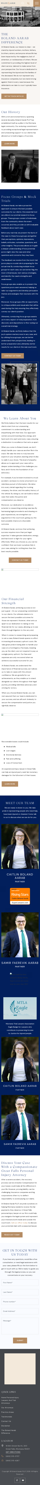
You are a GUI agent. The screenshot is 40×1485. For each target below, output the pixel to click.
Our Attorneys (7, 1408)
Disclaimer (5, 1426)
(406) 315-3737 (28, 3)
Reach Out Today (12, 1235)
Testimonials (6, 1417)
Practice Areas (7, 1412)
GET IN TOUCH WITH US (14, 96)
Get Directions (13, 1452)
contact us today (20, 560)
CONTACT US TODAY (12, 356)
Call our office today (19, 1223)
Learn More (10, 784)
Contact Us (6, 1421)
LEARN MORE (9, 144)
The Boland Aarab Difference (8, 1431)
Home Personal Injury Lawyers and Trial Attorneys (10, 1400)
